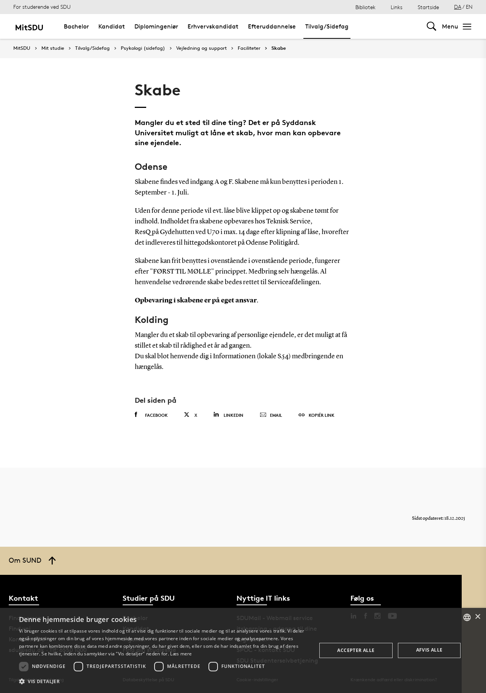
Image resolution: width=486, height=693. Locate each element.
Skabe (278, 48)
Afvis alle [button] (429, 650)
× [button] (477, 617)
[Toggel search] (431, 26)
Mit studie (52, 48)
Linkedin (233, 415)
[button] (163, 682)
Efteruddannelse (272, 26)
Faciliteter (249, 48)
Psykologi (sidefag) (143, 48)
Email (276, 415)
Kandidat (111, 26)
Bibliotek (365, 7)
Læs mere (181, 653)
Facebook (156, 415)
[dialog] (243, 650)
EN (469, 6)
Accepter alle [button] (355, 650)
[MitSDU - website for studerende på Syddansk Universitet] (29, 26)
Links (396, 7)
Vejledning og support (201, 48)
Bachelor (76, 26)
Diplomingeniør (156, 26)
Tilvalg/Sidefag (327, 26)
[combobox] (467, 617)
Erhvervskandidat (213, 26)
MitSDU (21, 48)
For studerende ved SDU (42, 6)
